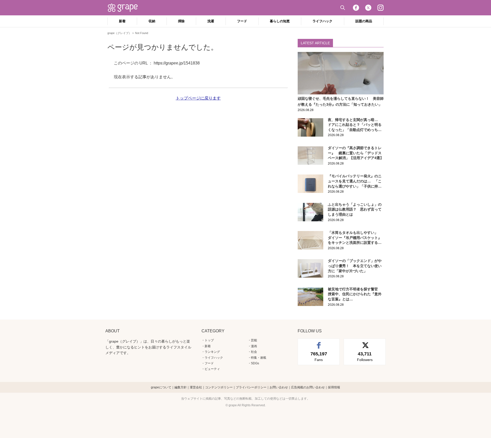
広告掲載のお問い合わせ (308, 387)
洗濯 (210, 21)
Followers (365, 356)
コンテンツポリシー (219, 387)
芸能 (254, 340)
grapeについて (161, 387)
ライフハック (322, 21)
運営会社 (196, 387)
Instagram (380, 8)
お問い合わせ (279, 387)
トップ (209, 340)
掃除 (181, 21)
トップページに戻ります (198, 98)
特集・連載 (258, 357)
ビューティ (212, 369)
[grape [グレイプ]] (125, 8)
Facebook (356, 8)
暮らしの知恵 (280, 21)
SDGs (255, 363)
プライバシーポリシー (251, 387)
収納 (152, 21)
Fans (318, 356)
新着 (122, 21)
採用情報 (334, 387)
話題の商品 (363, 21)
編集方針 (180, 387)
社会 (254, 352)
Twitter (368, 8)
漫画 (254, 346)
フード (242, 21)
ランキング (212, 352)
